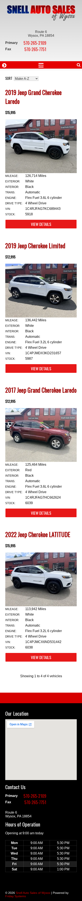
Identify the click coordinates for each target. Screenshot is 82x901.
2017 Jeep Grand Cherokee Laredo (41, 390)
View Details (41, 224)
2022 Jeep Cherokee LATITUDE (37, 534)
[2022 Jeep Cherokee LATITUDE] (41, 605)
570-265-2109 (35, 43)
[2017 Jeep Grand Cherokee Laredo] (41, 461)
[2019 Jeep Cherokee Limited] (41, 316)
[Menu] (41, 64)
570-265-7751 (35, 49)
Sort (8, 78)
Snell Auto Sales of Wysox (33, 892)
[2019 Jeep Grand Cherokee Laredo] (41, 172)
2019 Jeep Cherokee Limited (35, 245)
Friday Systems (15, 896)
